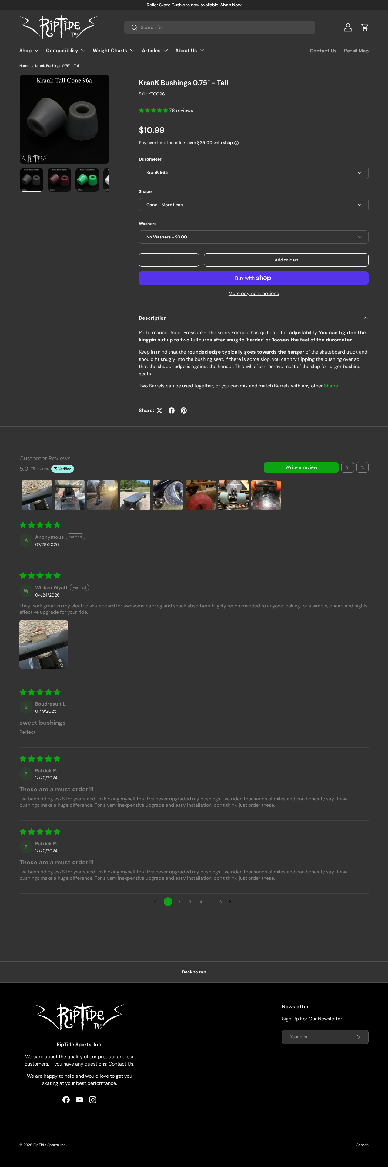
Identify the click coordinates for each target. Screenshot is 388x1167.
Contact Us (323, 51)
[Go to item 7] (233, 495)
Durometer (150, 159)
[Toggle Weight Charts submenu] (132, 50)
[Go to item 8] (266, 495)
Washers (147, 223)
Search (362, 1144)
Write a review (301, 467)
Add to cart (286, 260)
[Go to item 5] (168, 495)
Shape (145, 191)
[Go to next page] (231, 902)
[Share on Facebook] (172, 410)
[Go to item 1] (37, 495)
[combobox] (219, 27)
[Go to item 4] (135, 495)
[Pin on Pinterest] (184, 410)
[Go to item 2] (70, 495)
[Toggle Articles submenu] (165, 50)
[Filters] (347, 467)
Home (24, 65)
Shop (25, 50)
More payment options (254, 293)
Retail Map (356, 51)
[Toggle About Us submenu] (202, 50)
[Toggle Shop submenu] (36, 50)
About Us (186, 50)
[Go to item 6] (201, 495)
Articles (151, 50)
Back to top (194, 972)
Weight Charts (110, 50)
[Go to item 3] (102, 495)
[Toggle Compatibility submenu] (83, 50)
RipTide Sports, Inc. (49, 1144)
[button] (365, 27)
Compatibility (62, 50)
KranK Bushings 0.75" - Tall (57, 65)
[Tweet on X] (159, 410)
